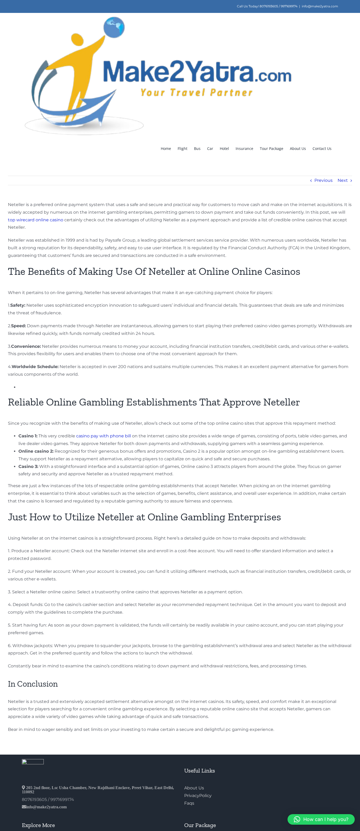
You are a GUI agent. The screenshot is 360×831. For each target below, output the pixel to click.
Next (343, 180)
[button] (321, 819)
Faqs (189, 803)
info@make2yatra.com (320, 6)
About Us (194, 787)
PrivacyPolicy (198, 795)
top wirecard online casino (35, 219)
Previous (323, 180)
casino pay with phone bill (103, 435)
